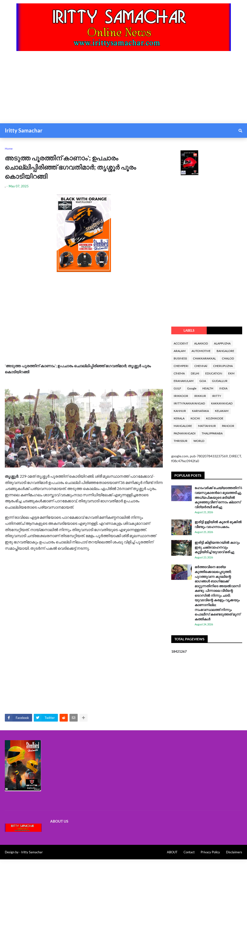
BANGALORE (225, 351)
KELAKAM (221, 411)
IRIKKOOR (181, 396)
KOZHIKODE (214, 418)
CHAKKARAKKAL (204, 358)
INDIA (223, 388)
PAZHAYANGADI (185, 433)
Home (9, 148)
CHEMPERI (181, 366)
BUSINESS (180, 358)
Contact (189, 852)
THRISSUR (180, 441)
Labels (189, 330)
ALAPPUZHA (222, 343)
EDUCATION (213, 373)
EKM (231, 373)
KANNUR (180, 411)
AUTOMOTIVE (201, 351)
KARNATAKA (200, 411)
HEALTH (207, 388)
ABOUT (172, 852)
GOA (202, 381)
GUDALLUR (219, 381)
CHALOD (228, 358)
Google (191, 388)
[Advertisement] (123, 89)
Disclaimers (234, 852)
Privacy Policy (210, 852)
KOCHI (195, 418)
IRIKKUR (200, 396)
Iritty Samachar (23, 130)
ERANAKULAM (183, 381)
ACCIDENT (181, 343)
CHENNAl (200, 366)
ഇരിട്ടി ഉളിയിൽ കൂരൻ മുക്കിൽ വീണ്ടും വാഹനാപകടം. (218, 524)
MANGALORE (183, 426)
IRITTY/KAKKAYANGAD (189, 403)
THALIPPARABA (212, 433)
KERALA (179, 418)
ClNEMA (179, 373)
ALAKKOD (201, 343)
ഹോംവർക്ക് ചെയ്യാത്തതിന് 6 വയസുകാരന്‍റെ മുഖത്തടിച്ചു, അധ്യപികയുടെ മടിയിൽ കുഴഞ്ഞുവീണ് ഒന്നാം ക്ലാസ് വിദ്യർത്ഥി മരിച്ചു (218, 497)
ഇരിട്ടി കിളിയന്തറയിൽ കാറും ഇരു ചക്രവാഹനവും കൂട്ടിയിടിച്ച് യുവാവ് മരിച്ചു (217, 547)
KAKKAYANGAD (222, 403)
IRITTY (216, 396)
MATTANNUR (207, 426)
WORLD (198, 441)
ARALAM (179, 351)
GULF (177, 388)
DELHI (195, 373)
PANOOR (228, 426)
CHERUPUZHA (223, 366)
